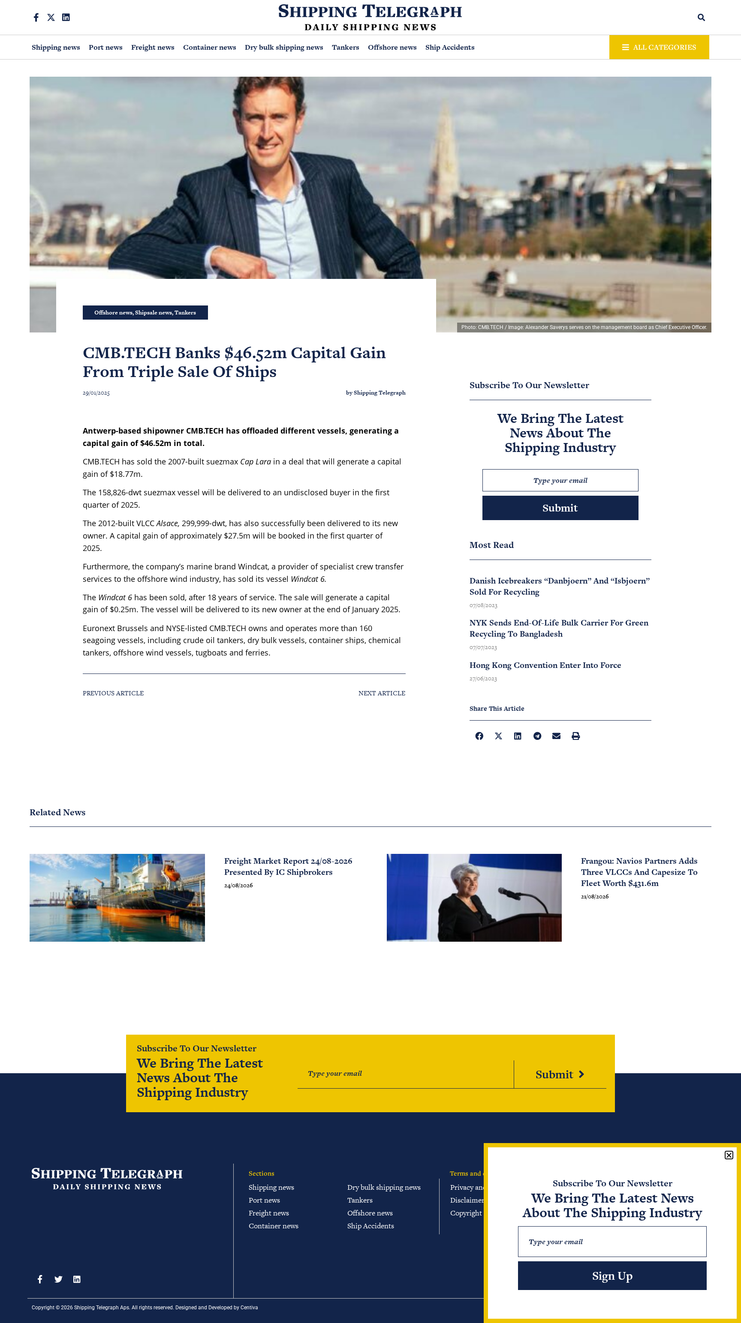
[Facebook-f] (36, 17)
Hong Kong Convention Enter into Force (545, 665)
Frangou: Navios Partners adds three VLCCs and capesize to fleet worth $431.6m (639, 872)
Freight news (153, 47)
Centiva (249, 1308)
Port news (106, 47)
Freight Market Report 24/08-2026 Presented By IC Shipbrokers (288, 866)
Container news (209, 47)
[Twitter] (58, 1279)
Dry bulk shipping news (284, 47)
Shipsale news (153, 312)
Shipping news (56, 47)
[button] (701, 17)
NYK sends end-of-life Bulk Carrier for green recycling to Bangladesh (559, 628)
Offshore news (392, 47)
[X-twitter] (51, 17)
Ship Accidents (450, 47)
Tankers (345, 47)
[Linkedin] (66, 17)
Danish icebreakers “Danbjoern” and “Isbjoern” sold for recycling (560, 586)
